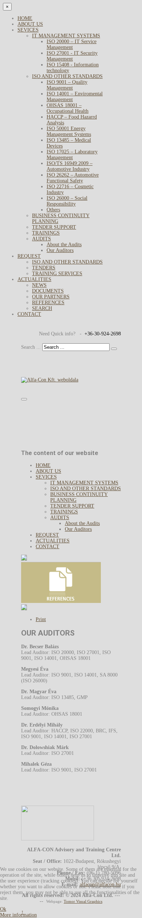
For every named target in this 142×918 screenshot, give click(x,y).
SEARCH (42, 308)
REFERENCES (48, 302)
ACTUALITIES (34, 279)
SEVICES (28, 30)
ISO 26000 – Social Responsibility (67, 201)
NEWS (39, 285)
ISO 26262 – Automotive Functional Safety (73, 177)
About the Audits (64, 244)
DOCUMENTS (48, 291)
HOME (24, 18)
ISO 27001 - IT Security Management (72, 56)
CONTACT (29, 314)
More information (18, 915)
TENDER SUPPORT (54, 227)
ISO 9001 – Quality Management (67, 85)
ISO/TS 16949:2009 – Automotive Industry (69, 166)
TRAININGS (46, 233)
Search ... (31, 347)
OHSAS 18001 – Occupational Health (67, 108)
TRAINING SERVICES (57, 273)
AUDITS (41, 238)
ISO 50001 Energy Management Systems (69, 131)
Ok (3, 909)
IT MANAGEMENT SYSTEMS (66, 35)
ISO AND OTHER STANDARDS (67, 76)
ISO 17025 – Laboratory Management (72, 154)
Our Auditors (60, 250)
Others (53, 209)
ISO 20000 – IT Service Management (71, 44)
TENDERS (43, 267)
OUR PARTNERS (51, 296)
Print (41, 619)
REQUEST (29, 256)
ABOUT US (30, 24)
